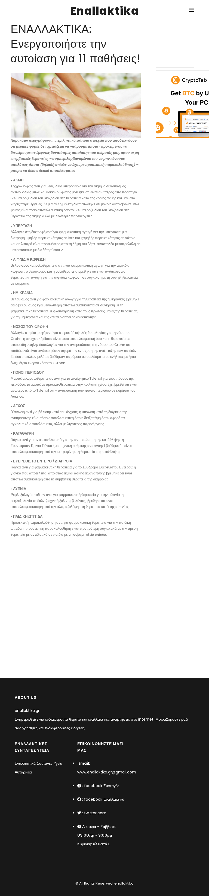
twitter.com (95, 813)
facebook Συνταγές (101, 785)
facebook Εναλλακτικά (104, 799)
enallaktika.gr (27, 710)
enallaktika (123, 883)
